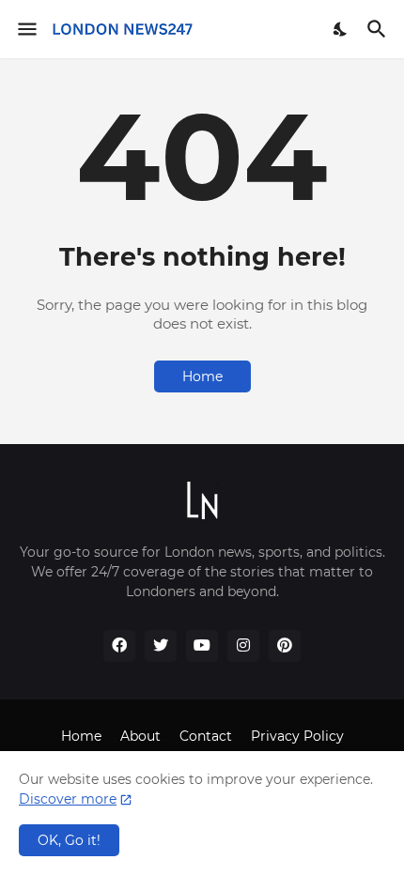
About (140, 736)
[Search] (379, 29)
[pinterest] (285, 646)
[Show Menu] (26, 29)
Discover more (68, 799)
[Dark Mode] (341, 29)
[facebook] (119, 646)
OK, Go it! (69, 840)
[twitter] (161, 646)
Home (202, 376)
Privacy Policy (297, 736)
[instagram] (243, 646)
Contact (205, 736)
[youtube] (202, 646)
